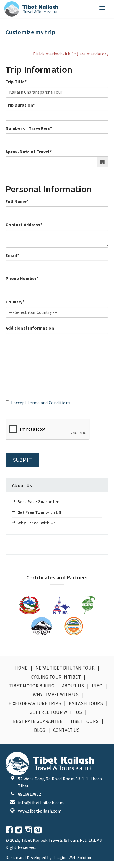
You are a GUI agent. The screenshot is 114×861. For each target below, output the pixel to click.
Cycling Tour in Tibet (56, 677)
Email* (12, 255)
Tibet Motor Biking (31, 686)
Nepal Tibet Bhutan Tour (65, 668)
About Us (73, 686)
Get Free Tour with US (39, 512)
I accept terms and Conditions (40, 402)
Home (21, 668)
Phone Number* (22, 278)
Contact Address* (24, 224)
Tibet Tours (84, 721)
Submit (22, 459)
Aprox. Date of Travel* (29, 151)
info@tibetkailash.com (41, 802)
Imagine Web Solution (72, 857)
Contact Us (66, 730)
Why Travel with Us (36, 522)
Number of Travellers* (29, 128)
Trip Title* (16, 81)
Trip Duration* (20, 105)
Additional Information (30, 328)
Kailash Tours (86, 703)
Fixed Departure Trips (35, 703)
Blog (39, 730)
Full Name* (17, 201)
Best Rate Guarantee (38, 501)
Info (97, 686)
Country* (15, 301)
